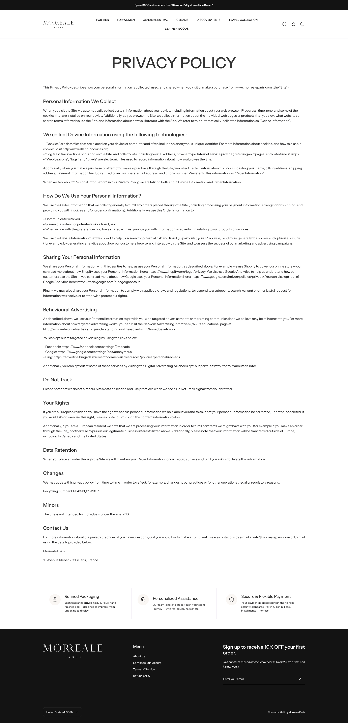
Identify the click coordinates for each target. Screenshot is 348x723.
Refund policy (141, 676)
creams (182, 20)
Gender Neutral (155, 20)
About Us (139, 656)
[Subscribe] (300, 679)
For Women (126, 20)
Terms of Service (144, 669)
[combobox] (102, 19)
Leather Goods (177, 28)
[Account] (293, 24)
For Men (102, 20)
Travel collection (243, 20)
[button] (284, 24)
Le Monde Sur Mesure (147, 663)
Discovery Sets (209, 20)
